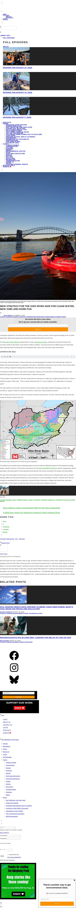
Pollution (10, 158)
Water (8, 163)
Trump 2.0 (10, 162)
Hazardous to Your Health (17, 139)
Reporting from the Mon (16, 124)
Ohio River (22, 539)
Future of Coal (12, 142)
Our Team (9, 16)
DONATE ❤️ (7, 733)
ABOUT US (6, 722)
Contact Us (9, 17)
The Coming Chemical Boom (17, 132)
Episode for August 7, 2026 (17, 117)
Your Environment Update (17, 164)
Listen (5, 754)
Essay (8, 152)
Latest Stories (29, 613)
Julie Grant (8, 315)
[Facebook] (14, 661)
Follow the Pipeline (14, 133)
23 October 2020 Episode (7, 539)
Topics (6, 144)
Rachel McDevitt (6, 612)
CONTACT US (7, 725)
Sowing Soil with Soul (16, 128)
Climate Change (12, 145)
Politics (9, 157)
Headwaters (11, 138)
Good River (10, 135)
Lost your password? (14, 857)
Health (9, 154)
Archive (5, 19)
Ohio (16, 539)
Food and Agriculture (15, 153)
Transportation (13, 160)
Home (5, 749)
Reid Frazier (4, 640)
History (9, 156)
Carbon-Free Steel (14, 126)
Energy (9, 150)
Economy (9, 148)
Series (5, 123)
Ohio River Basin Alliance (11, 342)
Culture (9, 147)
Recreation (10, 159)
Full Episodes (9, 38)
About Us (6, 15)
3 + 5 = (4, 849)
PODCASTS (7, 730)
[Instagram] (14, 673)
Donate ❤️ (7, 166)
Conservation (12, 146)
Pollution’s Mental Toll (16, 129)
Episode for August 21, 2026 (17, 68)
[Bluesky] (14, 685)
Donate (5, 744)
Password (3, 838)
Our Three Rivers (13, 141)
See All (6, 46)
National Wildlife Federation (48, 468)
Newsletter (6, 746)
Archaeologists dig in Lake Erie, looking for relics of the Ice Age (35, 637)
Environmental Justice (15, 151)
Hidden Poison (12, 140)
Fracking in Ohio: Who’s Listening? (20, 136)
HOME (5, 719)
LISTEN (5, 727)
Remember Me (14, 854)
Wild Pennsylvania (14, 130)
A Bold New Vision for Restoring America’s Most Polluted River (31, 512)
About (8, 16)
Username (3, 835)
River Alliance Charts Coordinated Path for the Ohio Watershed (31, 508)
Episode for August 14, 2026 (17, 92)
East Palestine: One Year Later (19, 127)
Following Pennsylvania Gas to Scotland (24, 134)
